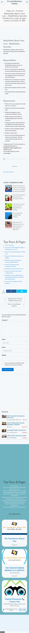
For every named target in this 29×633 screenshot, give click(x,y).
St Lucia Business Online (14, 2)
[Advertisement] (14, 390)
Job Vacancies (19, 11)
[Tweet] (22, 291)
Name (4, 339)
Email (4, 347)
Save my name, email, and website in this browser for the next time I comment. (14, 363)
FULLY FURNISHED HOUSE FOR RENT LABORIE (15, 423)
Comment (5, 320)
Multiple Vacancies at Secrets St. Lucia (14, 268)
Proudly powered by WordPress (10, 625)
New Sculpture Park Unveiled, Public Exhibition (18, 215)
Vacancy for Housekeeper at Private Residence (14, 507)
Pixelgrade (14, 626)
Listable (22, 625)
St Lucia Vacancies (9, 245)
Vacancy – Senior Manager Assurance (14, 305)
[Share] (11, 291)
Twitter (18, 622)
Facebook (13, 622)
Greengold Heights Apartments (16, 430)
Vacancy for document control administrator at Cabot (14, 497)
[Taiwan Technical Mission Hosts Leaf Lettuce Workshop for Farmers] (8, 198)
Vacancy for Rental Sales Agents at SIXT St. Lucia (14, 490)
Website (4, 355)
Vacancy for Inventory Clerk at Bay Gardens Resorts (14, 500)
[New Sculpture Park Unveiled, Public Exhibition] (8, 216)
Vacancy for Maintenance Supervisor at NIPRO (14, 492)
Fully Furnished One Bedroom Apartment (16, 416)
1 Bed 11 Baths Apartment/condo (16, 435)
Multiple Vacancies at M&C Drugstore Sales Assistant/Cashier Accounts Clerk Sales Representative (14, 277)
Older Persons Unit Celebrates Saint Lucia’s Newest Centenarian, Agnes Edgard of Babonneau (18, 226)
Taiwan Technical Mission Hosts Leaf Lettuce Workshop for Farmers (19, 196)
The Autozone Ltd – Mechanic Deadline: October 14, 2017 (15, 299)
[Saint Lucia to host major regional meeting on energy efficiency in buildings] (8, 207)
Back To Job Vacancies (8, 172)
